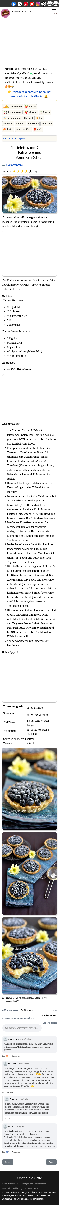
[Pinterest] (26, 3)
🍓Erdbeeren (30, 112)
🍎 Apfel (37, 129)
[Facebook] (13, 3)
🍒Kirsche (45, 112)
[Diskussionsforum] (49, 5)
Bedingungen (28, 1010)
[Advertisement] (29, 39)
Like (3, 1056)
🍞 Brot (39, 118)
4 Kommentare (14, 165)
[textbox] (22, 1029)
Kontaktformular (10, 1183)
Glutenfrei (8, 123)
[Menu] (54, 11)
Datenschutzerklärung (12, 1188)
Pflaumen (20, 123)
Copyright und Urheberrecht (33, 1183)
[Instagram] (38, 3)
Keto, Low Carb (23, 129)
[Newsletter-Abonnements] (43, 6)
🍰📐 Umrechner (12, 106)
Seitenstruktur (31, 1188)
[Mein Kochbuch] (56, 5)
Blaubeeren (46, 123)
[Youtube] (32, 3)
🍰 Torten (8, 129)
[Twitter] (19, 3)
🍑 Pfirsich (30, 106)
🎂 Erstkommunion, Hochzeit (18, 118)
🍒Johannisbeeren (12, 112)
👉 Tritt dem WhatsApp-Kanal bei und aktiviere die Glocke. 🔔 (29, 94)
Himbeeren (33, 123)
